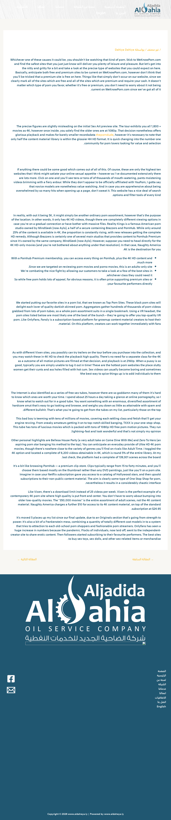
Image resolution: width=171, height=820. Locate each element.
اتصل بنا (121, 13)
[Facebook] (11, 678)
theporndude (105, 134)
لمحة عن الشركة (84, 6)
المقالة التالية (27, 559)
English (101, 13)
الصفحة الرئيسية (115, 6)
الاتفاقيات (21, 6)
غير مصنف (153, 49)
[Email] (11, 690)
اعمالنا (41, 6)
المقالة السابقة (143, 559)
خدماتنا (59, 6)
